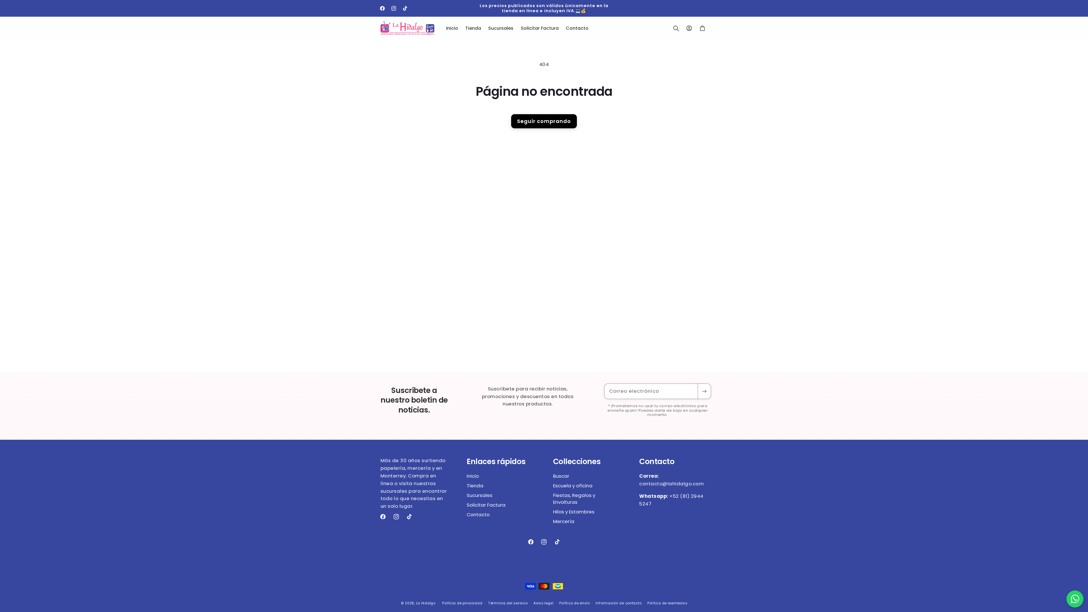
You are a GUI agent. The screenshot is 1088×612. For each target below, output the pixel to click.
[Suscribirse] (704, 391)
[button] (676, 28)
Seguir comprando (544, 121)
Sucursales (479, 495)
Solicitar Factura (486, 505)
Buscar (561, 476)
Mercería (563, 521)
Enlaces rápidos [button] (496, 461)
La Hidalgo (425, 603)
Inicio (473, 476)
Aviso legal (544, 603)
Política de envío (574, 603)
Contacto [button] (656, 461)
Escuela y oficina (572, 485)
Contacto (478, 514)
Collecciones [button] (577, 461)
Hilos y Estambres (573, 511)
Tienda (475, 485)
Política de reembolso (667, 603)
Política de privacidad (462, 603)
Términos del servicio (508, 603)
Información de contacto (618, 603)
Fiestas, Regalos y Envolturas (574, 498)
